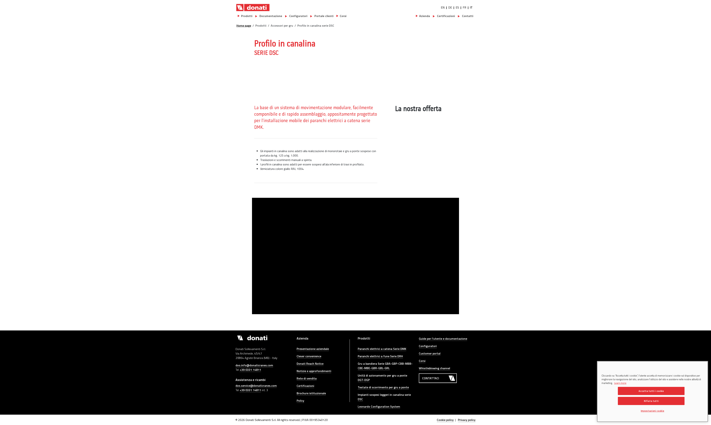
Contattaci (430, 378)
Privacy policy (466, 420)
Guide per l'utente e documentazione (443, 338)
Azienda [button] (424, 16)
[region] (652, 391)
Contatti (467, 16)
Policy (300, 400)
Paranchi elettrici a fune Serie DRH (380, 356)
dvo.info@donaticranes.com (254, 365)
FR (464, 7)
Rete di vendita (307, 378)
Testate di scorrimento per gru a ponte (383, 387)
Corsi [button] (343, 16)
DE (450, 7)
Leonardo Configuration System (379, 406)
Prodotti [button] (246, 16)
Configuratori (297, 16)
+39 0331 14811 (250, 369)
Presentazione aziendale (313, 349)
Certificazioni (445, 16)
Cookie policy (445, 420)
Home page (243, 25)
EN (443, 7)
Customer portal (429, 353)
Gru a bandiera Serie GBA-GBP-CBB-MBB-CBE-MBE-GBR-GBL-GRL (385, 365)
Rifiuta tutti (651, 401)
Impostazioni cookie (652, 411)
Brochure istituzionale (311, 393)
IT (471, 7)
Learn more (620, 383)
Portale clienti (323, 16)
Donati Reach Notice (310, 363)
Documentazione (270, 16)
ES (457, 7)
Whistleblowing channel (434, 368)
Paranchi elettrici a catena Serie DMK (382, 349)
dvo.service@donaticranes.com (256, 385)
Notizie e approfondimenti (314, 371)
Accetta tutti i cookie (651, 391)
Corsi (422, 361)
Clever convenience (309, 356)
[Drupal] (253, 7)
